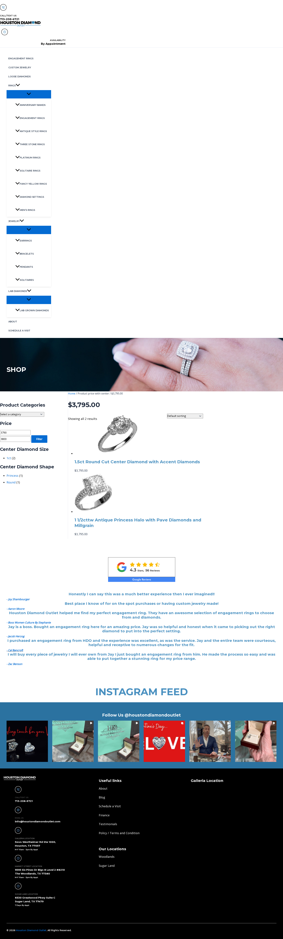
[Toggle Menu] (29, 94)
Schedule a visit (19, 330)
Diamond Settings (32, 196)
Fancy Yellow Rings (33, 183)
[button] (18, 85)
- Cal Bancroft (15, 650)
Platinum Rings (30, 157)
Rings (12, 85)
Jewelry (14, 221)
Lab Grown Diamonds (34, 310)
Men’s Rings (27, 210)
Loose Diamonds (19, 76)
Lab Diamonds (17, 291)
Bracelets (27, 253)
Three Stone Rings (32, 144)
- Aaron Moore (15, 609)
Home (71, 393)
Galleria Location (207, 780)
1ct (9, 458)
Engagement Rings (20, 58)
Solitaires (27, 279)
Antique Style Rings (33, 131)
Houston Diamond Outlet (31, 930)
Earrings (26, 240)
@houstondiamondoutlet (153, 715)
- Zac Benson (14, 664)
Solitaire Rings (30, 170)
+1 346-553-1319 (17, 914)
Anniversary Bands (33, 105)
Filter (39, 439)
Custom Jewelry (19, 67)
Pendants (26, 266)
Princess (12, 476)
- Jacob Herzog (15, 636)
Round (11, 482)
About (12, 321)
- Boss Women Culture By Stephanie (29, 622)
